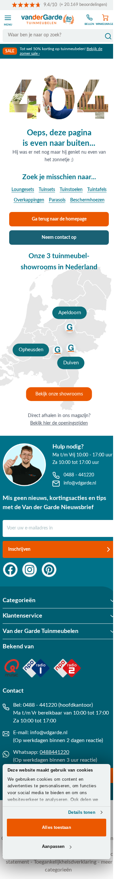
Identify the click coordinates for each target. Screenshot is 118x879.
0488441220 (54, 752)
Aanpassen (53, 846)
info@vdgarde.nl (49, 732)
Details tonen (81, 812)
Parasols (57, 200)
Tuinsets (47, 189)
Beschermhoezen (87, 200)
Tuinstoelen (71, 189)
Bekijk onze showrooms (59, 394)
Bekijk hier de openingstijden (59, 423)
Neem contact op (59, 237)
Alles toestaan (56, 827)
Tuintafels (97, 189)
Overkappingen (29, 200)
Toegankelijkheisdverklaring (65, 862)
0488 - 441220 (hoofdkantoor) (58, 705)
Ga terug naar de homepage (59, 219)
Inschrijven (19, 549)
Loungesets (22, 189)
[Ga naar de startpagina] (48, 19)
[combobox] (59, 35)
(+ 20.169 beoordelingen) (83, 5)
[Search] (108, 36)
